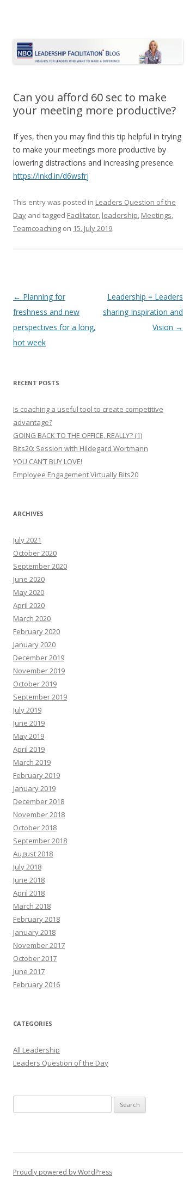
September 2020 (40, 566)
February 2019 (36, 775)
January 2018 (34, 932)
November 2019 (39, 671)
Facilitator (83, 215)
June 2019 (29, 723)
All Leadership (36, 1050)
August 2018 (33, 854)
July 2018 (27, 867)
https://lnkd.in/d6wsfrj (51, 176)
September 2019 (40, 697)
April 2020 (29, 605)
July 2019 (27, 710)
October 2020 (35, 553)
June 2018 (29, 880)
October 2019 (35, 684)
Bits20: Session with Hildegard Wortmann (80, 448)
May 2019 (28, 736)
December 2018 (38, 801)
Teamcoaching (37, 228)
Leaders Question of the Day (60, 1063)
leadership (120, 215)
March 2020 (32, 618)
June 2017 (29, 971)
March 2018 (32, 906)
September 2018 (40, 841)
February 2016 (36, 984)
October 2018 (35, 827)
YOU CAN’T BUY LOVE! (47, 461)
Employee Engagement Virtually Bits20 (75, 474)
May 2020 (28, 592)
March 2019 (32, 762)
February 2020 (36, 631)
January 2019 (34, 788)
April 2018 (29, 893)
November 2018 (39, 814)
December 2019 (38, 657)
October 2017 (35, 958)
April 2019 (29, 749)
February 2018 (36, 919)
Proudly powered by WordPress (62, 1172)
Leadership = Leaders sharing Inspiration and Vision (143, 311)
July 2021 (27, 540)
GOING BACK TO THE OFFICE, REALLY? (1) (77, 435)
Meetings (156, 215)
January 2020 (34, 644)
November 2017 (39, 945)
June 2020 (29, 579)
